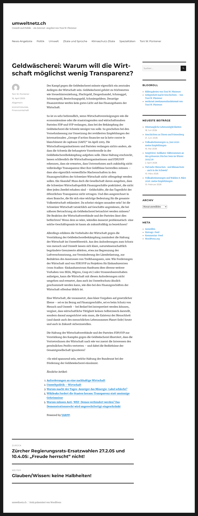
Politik (40, 41)
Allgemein (17, 102)
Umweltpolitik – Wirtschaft (64, 384)
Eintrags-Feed (152, 232)
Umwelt (54, 41)
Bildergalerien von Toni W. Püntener (163, 91)
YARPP (65, 415)
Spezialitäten (127, 41)
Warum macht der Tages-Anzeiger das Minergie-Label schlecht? (87, 389)
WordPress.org (152, 238)
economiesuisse (20, 107)
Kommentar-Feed (154, 235)
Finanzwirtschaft (20, 110)
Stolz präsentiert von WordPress (45, 502)
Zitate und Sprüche (75, 41)
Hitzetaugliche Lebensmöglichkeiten (163, 127)
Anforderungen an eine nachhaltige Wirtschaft (76, 380)
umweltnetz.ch (29, 23)
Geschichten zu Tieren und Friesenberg (164, 134)
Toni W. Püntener (150, 41)
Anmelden (150, 229)
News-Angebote (22, 41)
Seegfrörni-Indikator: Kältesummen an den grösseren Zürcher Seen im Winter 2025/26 (164, 156)
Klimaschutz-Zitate (103, 41)
